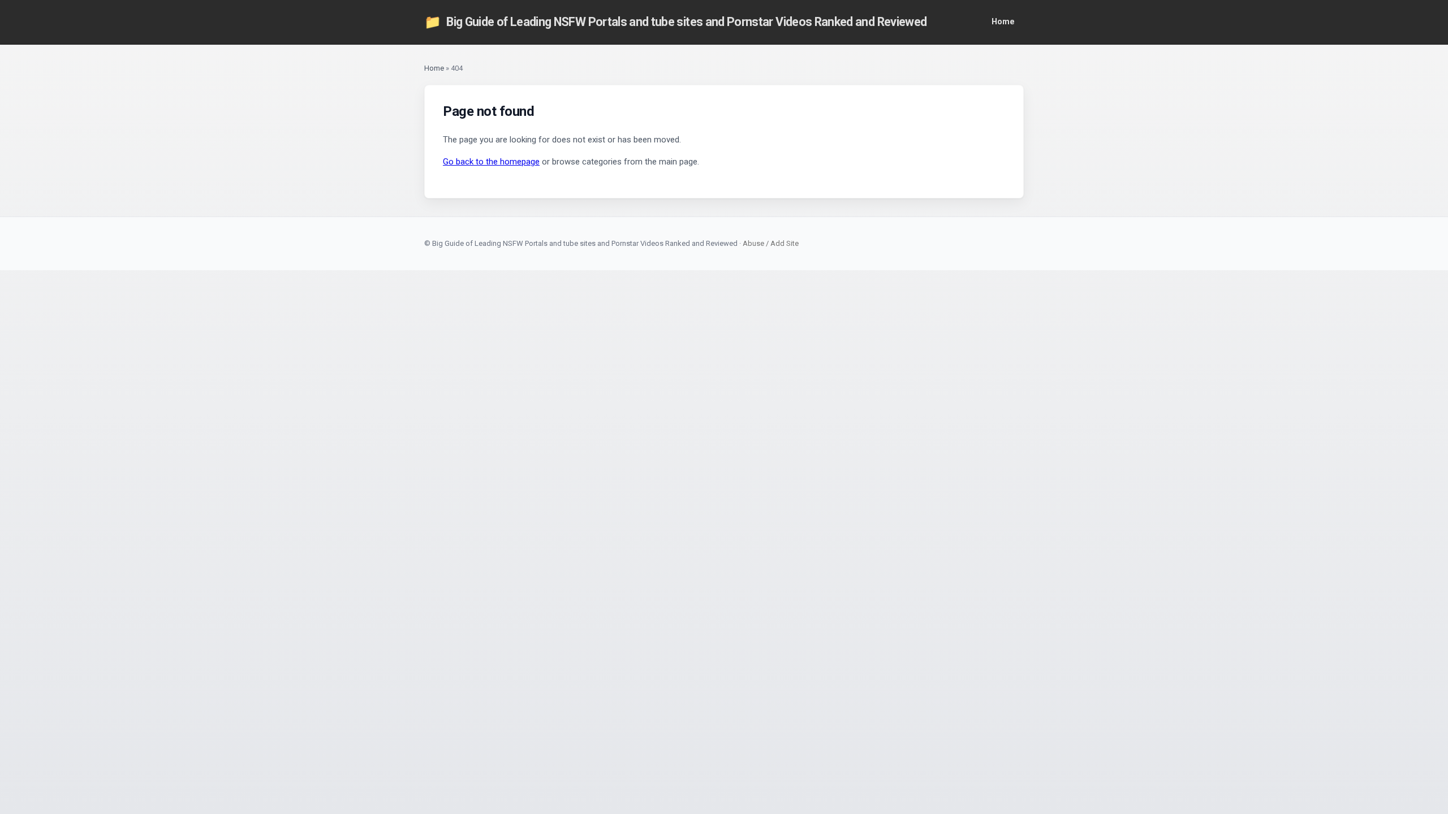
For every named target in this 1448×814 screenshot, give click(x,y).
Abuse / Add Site (771, 243)
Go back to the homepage (491, 162)
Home (1003, 22)
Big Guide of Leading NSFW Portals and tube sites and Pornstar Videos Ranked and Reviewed (675, 22)
